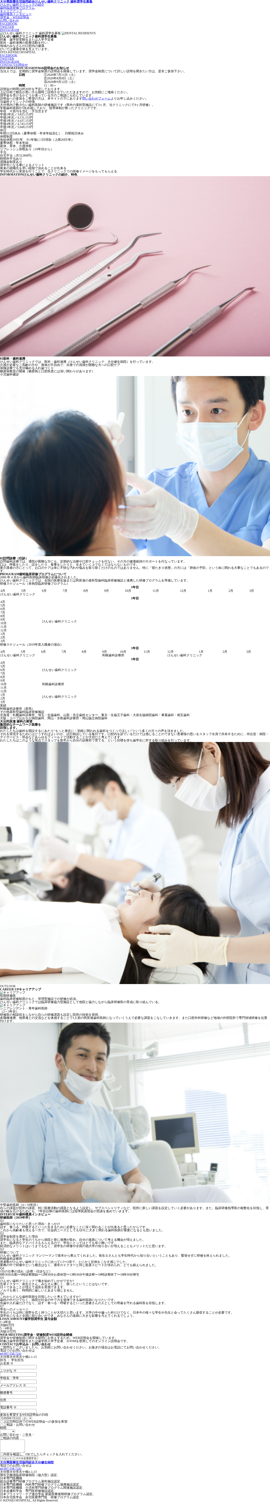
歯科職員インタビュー (16, 14)
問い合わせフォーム (96, 98)
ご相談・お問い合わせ (19, 1424)
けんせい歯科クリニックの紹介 (22, 4)
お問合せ (14, 65)
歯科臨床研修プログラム (17, 8)
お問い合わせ (9, 20)
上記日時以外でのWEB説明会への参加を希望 (35, 1421)
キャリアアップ (11, 11)
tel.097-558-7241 (11, 1353)
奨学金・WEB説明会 (14, 17)
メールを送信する (26, 1458)
